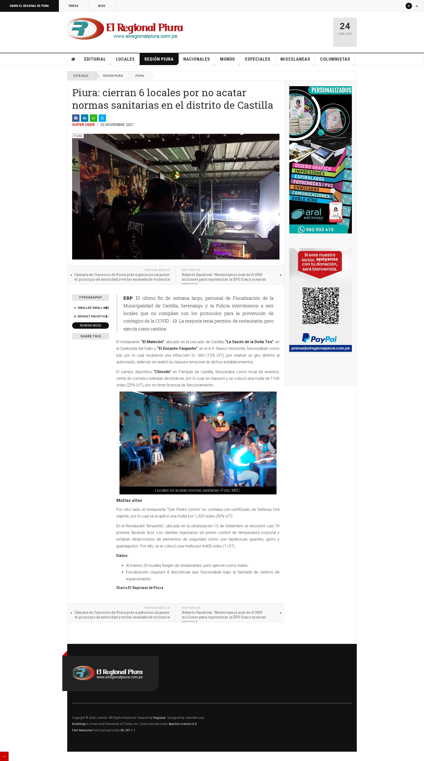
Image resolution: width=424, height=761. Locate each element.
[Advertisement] (271, 30)
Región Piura (159, 59)
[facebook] (76, 118)
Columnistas (335, 59)
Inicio (73, 59)
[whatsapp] (93, 118)
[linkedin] (84, 118)
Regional (159, 718)
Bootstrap (78, 724)
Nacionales (196, 59)
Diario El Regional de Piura (29, 6)
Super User (83, 124)
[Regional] (125, 29)
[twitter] (102, 118)
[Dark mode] (417, 6)
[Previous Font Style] (75, 316)
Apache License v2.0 (183, 724)
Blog (101, 6)
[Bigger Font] (106, 308)
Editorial (95, 59)
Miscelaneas (295, 59)
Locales (125, 59)
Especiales (257, 59)
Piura (139, 76)
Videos (73, 6)
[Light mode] (409, 6)
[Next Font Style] (106, 316)
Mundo (227, 59)
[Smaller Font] (75, 308)
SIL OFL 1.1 (127, 730)
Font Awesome (82, 730)
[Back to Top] (4, 756)
